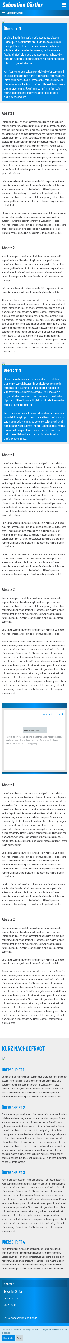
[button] (64, 5)
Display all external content (34, 730)
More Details (8, 1338)
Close (19, 1338)
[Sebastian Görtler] (22, 5)
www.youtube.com (51, 714)
